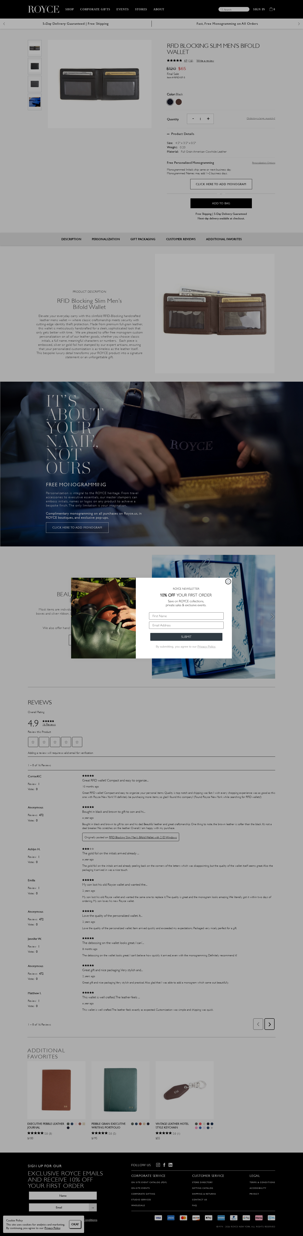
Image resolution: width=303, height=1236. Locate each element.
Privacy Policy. (206, 646)
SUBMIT (186, 637)
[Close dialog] (228, 581)
